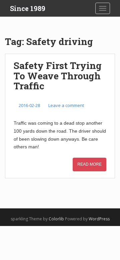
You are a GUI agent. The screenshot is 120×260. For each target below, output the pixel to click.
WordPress (99, 219)
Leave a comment (66, 105)
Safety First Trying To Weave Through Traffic (58, 75)
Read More (89, 164)
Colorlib (56, 219)
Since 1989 (27, 8)
